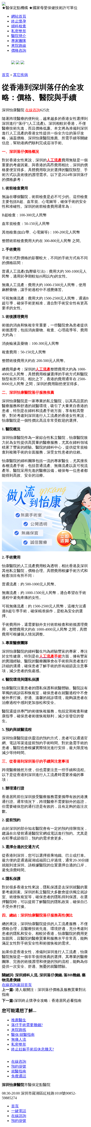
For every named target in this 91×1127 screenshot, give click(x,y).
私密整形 (18, 31)
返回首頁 (24, 985)
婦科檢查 (18, 26)
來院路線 (18, 46)
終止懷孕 (18, 21)
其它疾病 (20, 75)
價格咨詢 (18, 50)
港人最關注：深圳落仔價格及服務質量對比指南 (44, 992)
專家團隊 (18, 41)
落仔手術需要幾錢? (27, 1025)
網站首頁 (18, 16)
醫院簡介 (18, 36)
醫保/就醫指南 (23, 1035)
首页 (5, 75)
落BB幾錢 (72, 975)
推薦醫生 (18, 1020)
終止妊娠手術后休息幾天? (32, 1049)
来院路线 (18, 1030)
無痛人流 (18, 1039)
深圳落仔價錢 (50, 975)
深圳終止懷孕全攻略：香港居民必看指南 (41, 1000)
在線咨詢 (32, 110)
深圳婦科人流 (26, 975)
